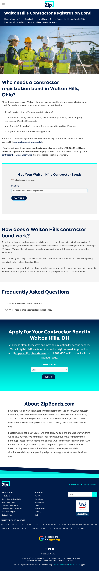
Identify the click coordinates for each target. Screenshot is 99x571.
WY (82, 528)
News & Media (40, 509)
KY (58, 525)
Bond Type (16, 186)
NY (18, 528)
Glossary (38, 512)
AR (13, 525)
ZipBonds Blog (7, 515)
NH (7, 528)
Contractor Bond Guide (10, 505)
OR (37, 528)
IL (46, 525)
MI (77, 525)
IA (52, 525)
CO (20, 525)
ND (26, 528)
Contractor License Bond (68, 19)
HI (41, 525)
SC (47, 528)
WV (75, 528)
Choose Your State (49, 364)
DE (27, 525)
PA (41, 528)
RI (44, 528)
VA (67, 528)
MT (92, 525)
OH (30, 528)
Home (7, 19)
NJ (11, 528)
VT (64, 528)
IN (49, 525)
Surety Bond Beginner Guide (11, 499)
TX (57, 528)
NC (22, 528)
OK (33, 528)
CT (23, 525)
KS (55, 525)
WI (79, 528)
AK (5, 525)
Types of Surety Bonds (21, 19)
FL (34, 525)
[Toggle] (6, 303)
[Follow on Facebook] (46, 549)
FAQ (36, 515)
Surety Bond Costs (8, 502)
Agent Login (39, 499)
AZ (9, 525)
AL (2, 525)
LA (62, 525)
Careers (37, 505)
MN (80, 525)
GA (37, 525)
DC (30, 525)
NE (96, 525)
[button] (3, 4)
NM (14, 528)
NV (3, 528)
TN (54, 528)
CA (16, 525)
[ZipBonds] (49, 4)
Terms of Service (74, 565)
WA (71, 528)
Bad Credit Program (9, 512)
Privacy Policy (59, 565)
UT (60, 528)
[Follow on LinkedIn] (49, 549)
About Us (38, 496)
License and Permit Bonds (43, 19)
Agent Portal (39, 502)
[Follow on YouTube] (53, 549)
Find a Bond (6, 496)
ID (44, 525)
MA (73, 525)
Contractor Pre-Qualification (11, 509)
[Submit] (94, 494)
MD (69, 525)
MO (88, 525)
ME (65, 525)
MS (84, 525)
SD (50, 528)
